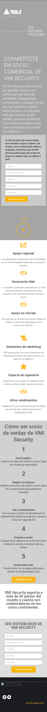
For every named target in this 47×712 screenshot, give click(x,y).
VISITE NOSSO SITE (35, 703)
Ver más (23, 218)
